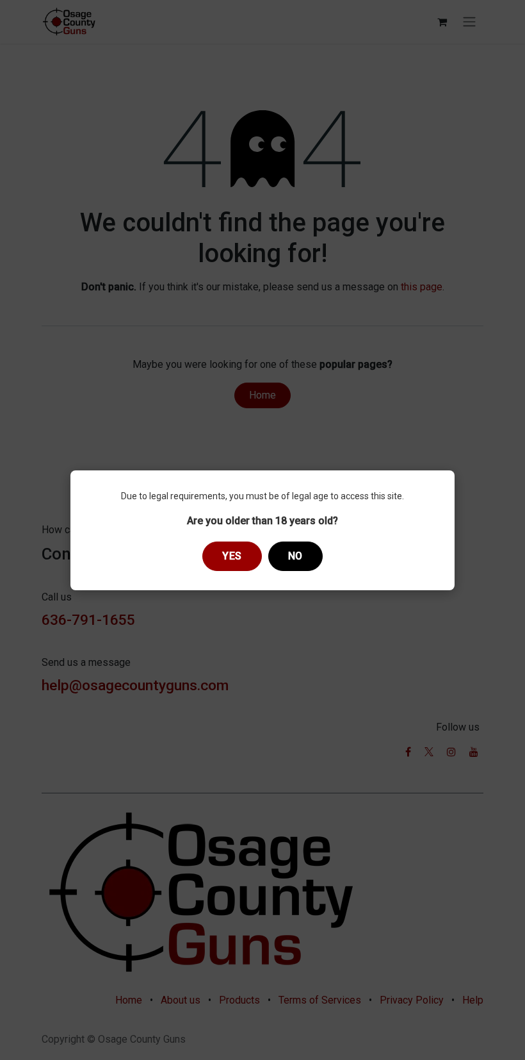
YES (232, 556)
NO (295, 556)
